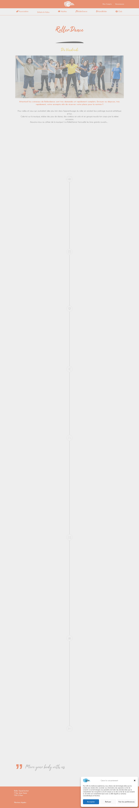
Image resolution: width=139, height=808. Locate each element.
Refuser (108, 802)
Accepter (91, 802)
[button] (135, 780)
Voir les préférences (126, 802)
